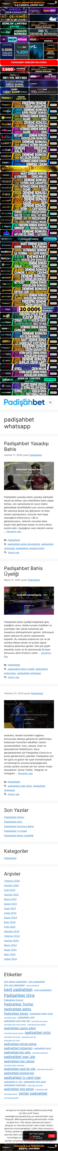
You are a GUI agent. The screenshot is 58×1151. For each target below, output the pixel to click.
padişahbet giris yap (29, 1037)
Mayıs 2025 (10, 899)
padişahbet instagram (18, 1048)
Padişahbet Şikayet (10, 1094)
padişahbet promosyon (19, 1073)
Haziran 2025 (11, 894)
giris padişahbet (37, 981)
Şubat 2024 (10, 959)
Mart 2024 (10, 954)
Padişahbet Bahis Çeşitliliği (18, 835)
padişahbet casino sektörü (37, 1024)
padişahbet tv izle (13, 1081)
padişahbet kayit (42, 1048)
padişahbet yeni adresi (19, 1089)
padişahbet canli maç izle (17, 1020)
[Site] (29, 105)
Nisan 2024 (10, 949)
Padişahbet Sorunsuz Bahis (19, 826)
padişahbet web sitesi (20, 786)
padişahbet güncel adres (20, 1044)
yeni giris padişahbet (11, 1098)
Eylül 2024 (9, 927)
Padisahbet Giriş (19, 995)
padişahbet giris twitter (12, 1037)
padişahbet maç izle (19, 1057)
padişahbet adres (17, 1009)
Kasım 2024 (10, 917)
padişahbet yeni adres (35, 1085)
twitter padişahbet (33, 1093)
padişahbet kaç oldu (17, 1052)
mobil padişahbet (43, 990)
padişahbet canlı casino (39, 1021)
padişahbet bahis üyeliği (21, 669)
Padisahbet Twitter (18, 1004)
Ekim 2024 (10, 922)
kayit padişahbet (18, 989)
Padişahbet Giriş (13, 821)
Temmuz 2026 (12, 881)
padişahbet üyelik (41, 1089)
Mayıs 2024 (10, 945)
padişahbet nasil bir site (19, 1068)
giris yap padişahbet (14, 985)
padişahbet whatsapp (29, 673)
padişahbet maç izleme (19, 1061)
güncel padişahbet (32, 985)
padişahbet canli (26, 1017)
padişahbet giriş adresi (12, 1040)
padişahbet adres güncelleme (24, 544)
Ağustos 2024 (11, 931)
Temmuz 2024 (12, 936)
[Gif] (29, 169)
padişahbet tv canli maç (22, 1077)
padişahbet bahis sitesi (41, 1013)
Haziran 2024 (11, 940)
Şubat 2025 (10, 904)
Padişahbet (14, 540)
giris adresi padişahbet (15, 981)
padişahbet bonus (10, 1018)
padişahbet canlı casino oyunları (15, 1024)
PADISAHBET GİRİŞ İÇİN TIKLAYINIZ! (29, 62)
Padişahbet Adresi (14, 817)
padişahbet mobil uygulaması (14, 1065)
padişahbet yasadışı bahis (30, 548)
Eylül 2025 (9, 890)
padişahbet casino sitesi (20, 1028)
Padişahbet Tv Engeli (15, 831)
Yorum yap (13, 552)
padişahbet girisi (38, 1032)
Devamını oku (14, 531)
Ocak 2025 (10, 908)
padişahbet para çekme (45, 1069)
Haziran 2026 (11, 885)
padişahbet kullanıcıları (40, 1053)
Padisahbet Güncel (13, 1000)
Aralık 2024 (10, 913)
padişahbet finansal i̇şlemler (13, 1033)
